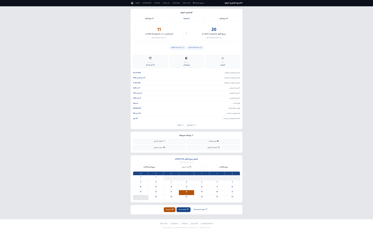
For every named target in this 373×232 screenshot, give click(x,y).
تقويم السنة (182, 209)
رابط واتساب (174, 223)
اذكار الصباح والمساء (207, 223)
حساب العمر (158, 148)
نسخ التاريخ (190, 125)
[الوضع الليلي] (132, 3)
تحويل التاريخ (176, 3)
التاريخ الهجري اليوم (233, 3)
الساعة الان (184, 223)
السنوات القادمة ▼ (198, 3)
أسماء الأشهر (212, 148)
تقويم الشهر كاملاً (199, 209)
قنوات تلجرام (163, 223)
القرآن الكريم (194, 223)
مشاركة (180, 125)
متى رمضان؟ (166, 3)
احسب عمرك (186, 3)
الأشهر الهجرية (147, 3)
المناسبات (157, 3)
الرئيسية (168, 209)
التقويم (138, 3)
